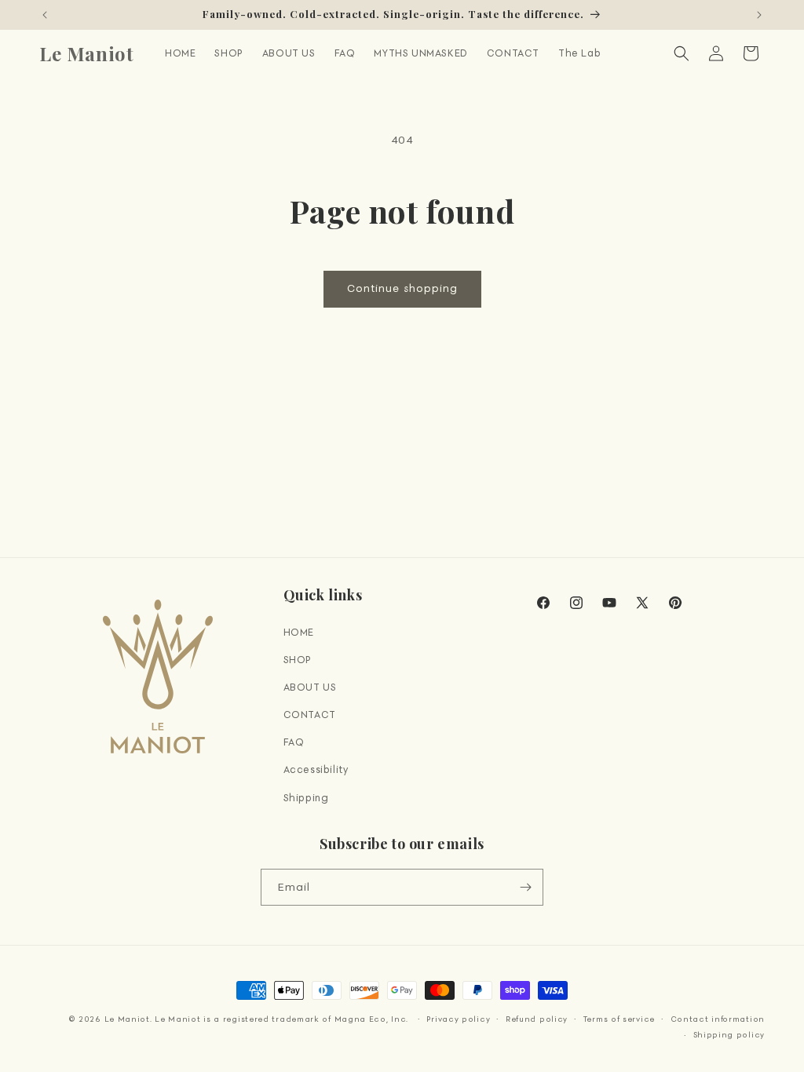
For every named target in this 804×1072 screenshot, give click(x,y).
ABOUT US (310, 687)
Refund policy (537, 1019)
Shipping (306, 797)
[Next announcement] (759, 15)
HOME (298, 632)
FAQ (294, 742)
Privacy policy (458, 1019)
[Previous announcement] (44, 15)
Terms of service (619, 1019)
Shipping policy (729, 1035)
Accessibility (316, 769)
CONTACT (309, 714)
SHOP (297, 659)
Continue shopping (402, 288)
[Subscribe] (525, 887)
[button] (681, 53)
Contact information (718, 1019)
